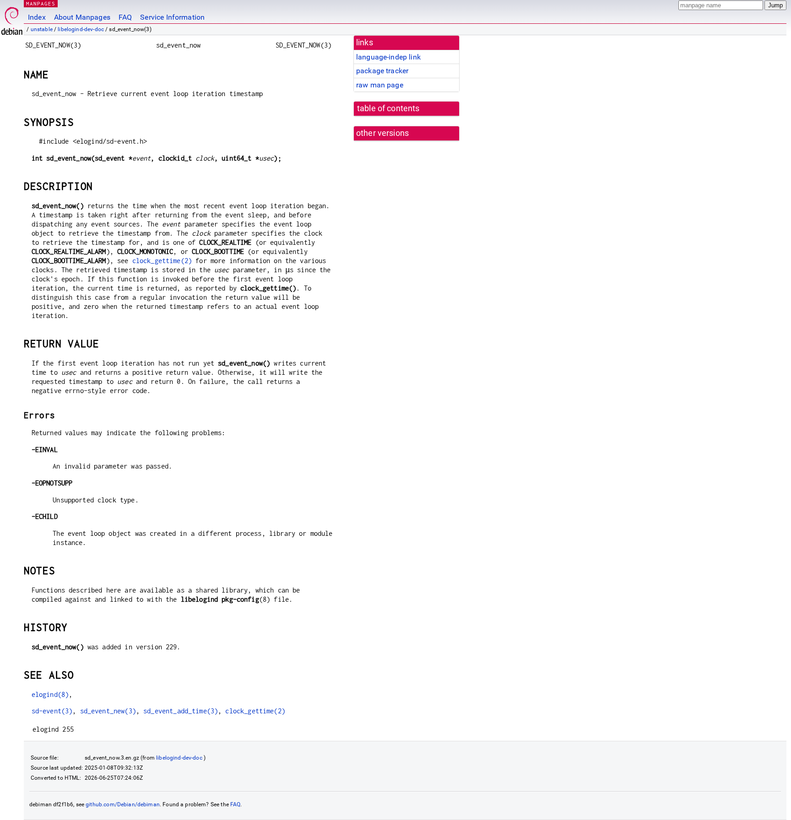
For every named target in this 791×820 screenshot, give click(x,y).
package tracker (382, 70)
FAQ (125, 17)
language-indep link (388, 57)
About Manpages (82, 17)
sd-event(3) (52, 711)
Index (37, 17)
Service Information (172, 17)
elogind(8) (50, 694)
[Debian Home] (11, 18)
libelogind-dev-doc (81, 29)
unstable (42, 29)
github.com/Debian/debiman (123, 804)
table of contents (388, 108)
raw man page (379, 85)
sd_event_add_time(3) (180, 711)
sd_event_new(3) (108, 711)
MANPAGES (40, 3)
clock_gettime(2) (162, 260)
